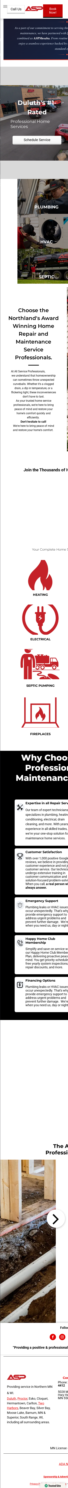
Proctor (22, 1398)
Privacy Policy (37, 1483)
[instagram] (62, 1337)
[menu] (5, 6)
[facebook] (53, 1337)
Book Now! (52, 10)
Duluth (11, 1398)
